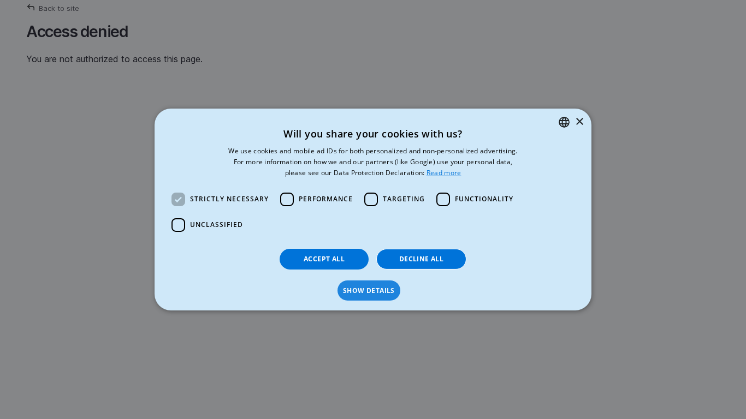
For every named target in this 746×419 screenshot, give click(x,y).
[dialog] (373, 209)
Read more (444, 172)
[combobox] (564, 122)
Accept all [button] (324, 259)
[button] (373, 291)
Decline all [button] (421, 259)
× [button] (579, 121)
